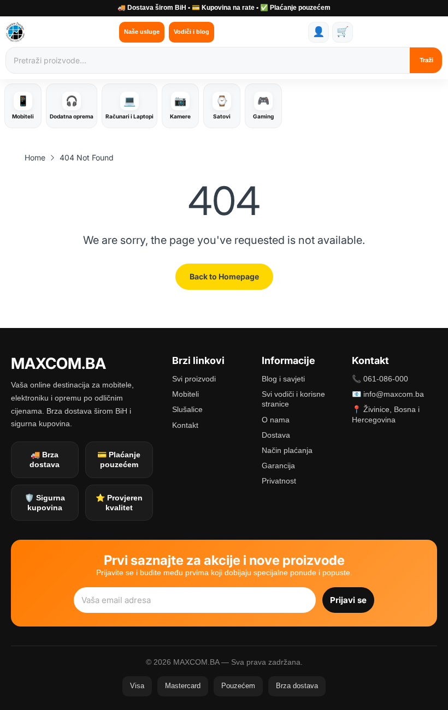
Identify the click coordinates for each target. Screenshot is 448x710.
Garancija (278, 465)
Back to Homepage (224, 276)
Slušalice (187, 409)
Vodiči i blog (191, 31)
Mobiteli (185, 394)
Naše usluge (142, 31)
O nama (276, 419)
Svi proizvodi (194, 378)
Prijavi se (348, 600)
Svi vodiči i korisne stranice (293, 399)
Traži (426, 60)
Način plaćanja (287, 450)
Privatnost (279, 480)
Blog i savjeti (283, 378)
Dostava (276, 435)
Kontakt (185, 425)
